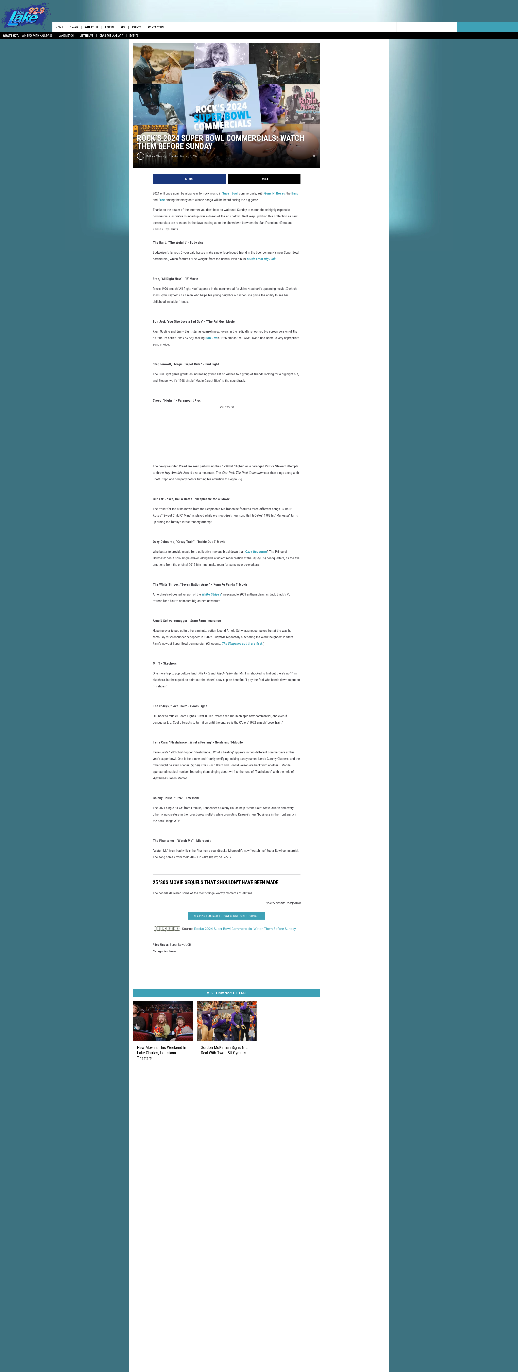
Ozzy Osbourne (256, 552)
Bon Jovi (211, 338)
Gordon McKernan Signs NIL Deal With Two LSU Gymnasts (225, 1050)
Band (294, 193)
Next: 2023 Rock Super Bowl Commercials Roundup (226, 916)
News (172, 951)
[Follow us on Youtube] (442, 27)
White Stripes (211, 594)
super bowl (177, 944)
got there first (242, 643)
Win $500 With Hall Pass (37, 35)
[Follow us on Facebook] (422, 27)
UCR (188, 944)
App (122, 27)
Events (134, 35)
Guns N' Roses (274, 193)
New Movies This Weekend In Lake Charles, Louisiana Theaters (161, 1052)
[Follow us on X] (452, 27)
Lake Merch (66, 35)
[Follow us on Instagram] (432, 27)
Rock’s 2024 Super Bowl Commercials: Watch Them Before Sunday (245, 929)
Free (161, 200)
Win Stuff (91, 27)
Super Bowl (230, 193)
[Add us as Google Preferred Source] (412, 27)
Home (59, 27)
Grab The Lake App (111, 35)
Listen (109, 27)
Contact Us (156, 27)
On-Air (74, 27)
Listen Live (86, 35)
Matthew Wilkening (156, 156)
